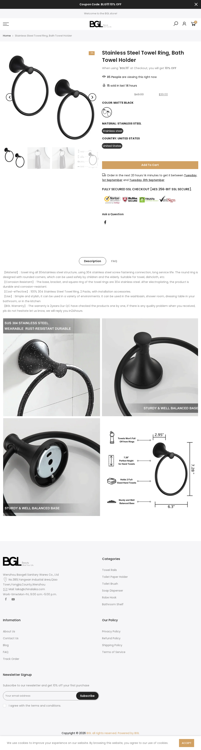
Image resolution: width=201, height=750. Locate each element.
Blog (6, 645)
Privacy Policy (111, 631)
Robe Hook (109, 597)
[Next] (92, 97)
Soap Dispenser (112, 591)
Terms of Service (113, 652)
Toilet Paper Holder (115, 577)
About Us (9, 631)
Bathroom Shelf (112, 604)
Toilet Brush (110, 584)
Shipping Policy (112, 645)
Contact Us (10, 638)
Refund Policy (111, 638)
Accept (186, 743)
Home (7, 36)
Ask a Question (113, 214)
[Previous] (10, 97)
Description (92, 261)
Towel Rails (109, 570)
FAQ (114, 261)
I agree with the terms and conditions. (34, 706)
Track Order (11, 659)
